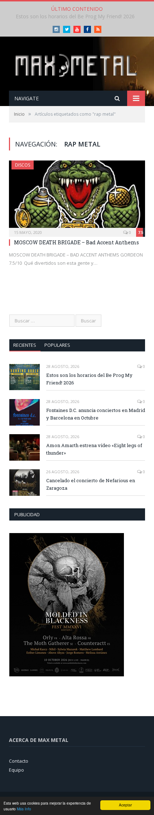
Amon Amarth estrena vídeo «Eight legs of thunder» (94, 449)
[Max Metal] (77, 64)
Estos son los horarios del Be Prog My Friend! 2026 (89, 379)
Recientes (24, 345)
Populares (57, 345)
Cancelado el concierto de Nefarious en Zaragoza (90, 484)
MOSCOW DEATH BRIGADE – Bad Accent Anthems (76, 242)
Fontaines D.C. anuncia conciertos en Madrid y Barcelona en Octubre (95, 414)
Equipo (16, 770)
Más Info (24, 808)
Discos (22, 165)
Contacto (18, 761)
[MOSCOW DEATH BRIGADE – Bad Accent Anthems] (77, 196)
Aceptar (125, 804)
